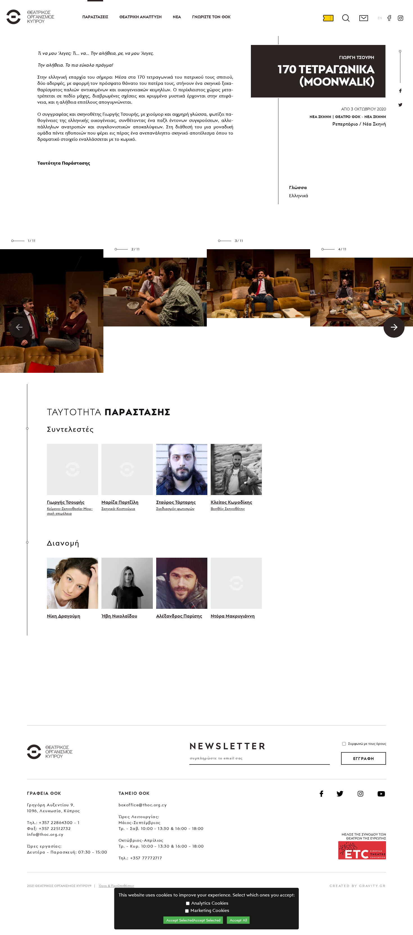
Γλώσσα (298, 187)
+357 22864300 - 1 (59, 822)
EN (380, 18)
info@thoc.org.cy (45, 834)
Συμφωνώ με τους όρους (367, 743)
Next (394, 327)
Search (346, 18)
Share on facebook (400, 90)
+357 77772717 (146, 857)
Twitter (400, 104)
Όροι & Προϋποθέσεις (116, 886)
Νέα (177, 16)
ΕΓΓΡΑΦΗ (363, 758)
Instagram (400, 18)
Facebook (389, 18)
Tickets (328, 18)
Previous (19, 327)
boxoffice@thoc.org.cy (143, 804)
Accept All (238, 920)
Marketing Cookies (209, 910)
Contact (364, 18)
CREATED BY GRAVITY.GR (358, 886)
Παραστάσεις (95, 16)
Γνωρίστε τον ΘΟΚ (211, 16)
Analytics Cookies (209, 903)
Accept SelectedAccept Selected (193, 920)
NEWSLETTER (227, 746)
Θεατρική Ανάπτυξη (140, 16)
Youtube (381, 794)
